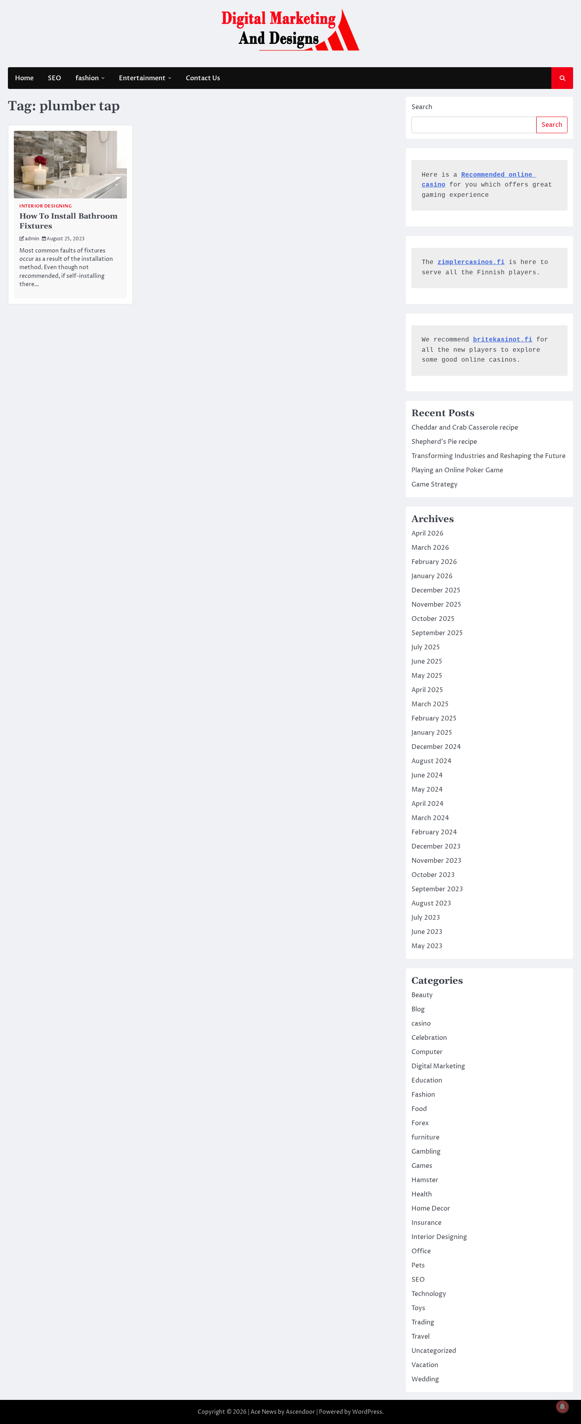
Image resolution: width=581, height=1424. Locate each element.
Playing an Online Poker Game (457, 470)
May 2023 (426, 946)
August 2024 (431, 761)
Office (421, 1251)
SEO (54, 78)
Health (421, 1194)
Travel (420, 1336)
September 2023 (437, 889)
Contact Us (203, 78)
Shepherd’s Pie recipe (444, 442)
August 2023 (431, 903)
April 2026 (427, 533)
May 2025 (426, 675)
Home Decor (430, 1208)
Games (421, 1166)
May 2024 (427, 789)
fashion (87, 78)
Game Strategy (434, 484)
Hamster (424, 1180)
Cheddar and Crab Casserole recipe (464, 427)
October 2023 (433, 875)
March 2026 (430, 547)
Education (426, 1080)
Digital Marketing (438, 1066)
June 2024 (427, 775)
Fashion (423, 1094)
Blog (418, 1009)
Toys (418, 1308)
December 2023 (435, 846)
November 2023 (436, 860)
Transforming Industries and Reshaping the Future (488, 456)
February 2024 (434, 832)
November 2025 (436, 604)
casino (421, 1023)
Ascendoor (300, 1412)
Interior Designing (45, 206)
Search (421, 107)
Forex (420, 1123)
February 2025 (433, 718)
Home (24, 78)
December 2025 (435, 590)
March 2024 (430, 818)
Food (419, 1109)
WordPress (367, 1412)
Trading (422, 1322)
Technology (428, 1294)
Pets (418, 1265)
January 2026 (432, 576)
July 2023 (425, 917)
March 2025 (430, 704)
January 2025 (431, 732)
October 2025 (433, 619)
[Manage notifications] (562, 1406)
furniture (425, 1137)
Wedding (425, 1379)
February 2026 (434, 562)
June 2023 (426, 932)
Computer (427, 1052)
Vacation (424, 1365)
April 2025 (427, 690)
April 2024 (427, 804)
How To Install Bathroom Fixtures (68, 221)
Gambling (426, 1151)
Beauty (422, 995)
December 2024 (436, 747)
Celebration (429, 1038)
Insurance (426, 1222)
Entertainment (142, 78)
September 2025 (437, 633)
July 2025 (425, 647)
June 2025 (426, 661)
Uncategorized (433, 1351)
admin (32, 239)
